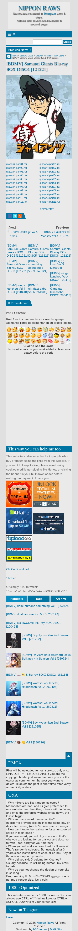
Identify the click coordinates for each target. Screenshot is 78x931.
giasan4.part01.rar (16, 164)
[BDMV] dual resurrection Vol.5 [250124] (32, 614)
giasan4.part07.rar (16, 186)
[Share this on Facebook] (10, 216)
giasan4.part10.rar (16, 198)
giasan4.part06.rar (16, 183)
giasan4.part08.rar (16, 190)
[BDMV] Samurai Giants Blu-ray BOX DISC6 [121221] (60, 250)
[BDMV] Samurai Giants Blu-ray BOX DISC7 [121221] (17, 266)
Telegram (50, 13)
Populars (16, 598)
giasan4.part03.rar (16, 171)
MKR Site (56, 929)
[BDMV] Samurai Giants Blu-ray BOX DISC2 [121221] (17, 250)
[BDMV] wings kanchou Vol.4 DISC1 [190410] (17, 289)
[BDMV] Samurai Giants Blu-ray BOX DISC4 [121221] (37, 66)
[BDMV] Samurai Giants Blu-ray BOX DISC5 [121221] (38, 250)
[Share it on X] (15, 216)
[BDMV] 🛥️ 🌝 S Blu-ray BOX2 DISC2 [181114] (37, 674)
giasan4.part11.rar (16, 201)
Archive (61, 598)
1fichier (11, 578)
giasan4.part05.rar (16, 179)
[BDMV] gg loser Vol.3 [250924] (57, 264)
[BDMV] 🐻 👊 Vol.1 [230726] (25, 742)
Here (9, 917)
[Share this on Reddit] (20, 216)
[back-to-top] (69, 755)
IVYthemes (40, 929)
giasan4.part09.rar (16, 194)
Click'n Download (17, 569)
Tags (39, 598)
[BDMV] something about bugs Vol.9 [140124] (37, 266)
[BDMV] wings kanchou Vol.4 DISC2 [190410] (60, 276)
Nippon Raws (39, 8)
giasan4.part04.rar (16, 175)
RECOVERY (47, 209)
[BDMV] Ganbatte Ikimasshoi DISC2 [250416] (60, 290)
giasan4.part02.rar (16, 167)
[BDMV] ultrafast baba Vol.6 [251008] (37, 289)
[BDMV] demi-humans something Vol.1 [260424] (37, 605)
